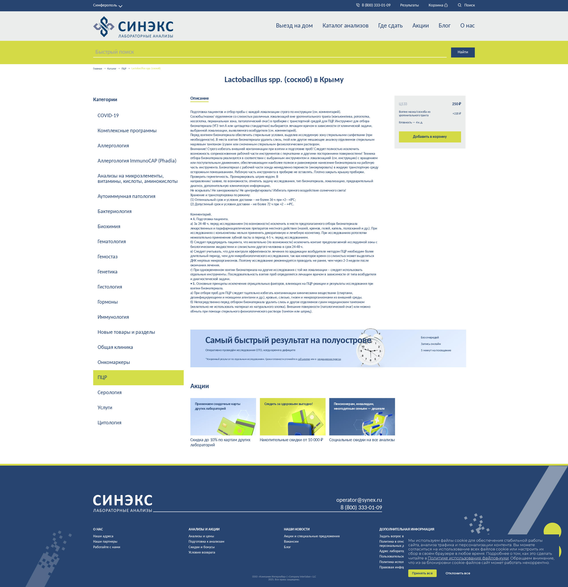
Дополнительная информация (406, 529)
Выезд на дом (294, 26)
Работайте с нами (106, 547)
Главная (97, 68)
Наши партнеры (105, 542)
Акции (420, 26)
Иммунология (113, 317)
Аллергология (113, 146)
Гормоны (108, 302)
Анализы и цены (201, 536)
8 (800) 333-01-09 (376, 5)
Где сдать (390, 26)
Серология (110, 392)
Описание (199, 98)
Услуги (105, 408)
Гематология (112, 242)
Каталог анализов (346, 26)
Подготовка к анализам (206, 542)
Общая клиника (115, 347)
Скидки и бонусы (202, 547)
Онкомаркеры (114, 362)
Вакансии (291, 542)
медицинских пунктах (329, 359)
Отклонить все (458, 573)
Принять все (422, 573)
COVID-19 (108, 116)
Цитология (109, 423)
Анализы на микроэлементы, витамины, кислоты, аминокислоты (138, 179)
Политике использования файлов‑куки (468, 558)
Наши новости (297, 529)
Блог (445, 26)
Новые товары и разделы (126, 332)
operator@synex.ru (359, 500)
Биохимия (109, 226)
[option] (223, 423)
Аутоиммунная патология (126, 196)
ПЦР (124, 68)
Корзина (436, 5)
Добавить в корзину (430, 137)
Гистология (110, 287)
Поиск (469, 5)
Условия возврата (202, 552)
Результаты (409, 5)
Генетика (108, 272)
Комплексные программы (127, 131)
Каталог (111, 68)
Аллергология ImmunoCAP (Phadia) (137, 161)
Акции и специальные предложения (312, 536)
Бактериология (115, 211)
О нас (467, 26)
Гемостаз (108, 257)
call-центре (304, 359)
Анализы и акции (204, 529)
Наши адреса (103, 536)
